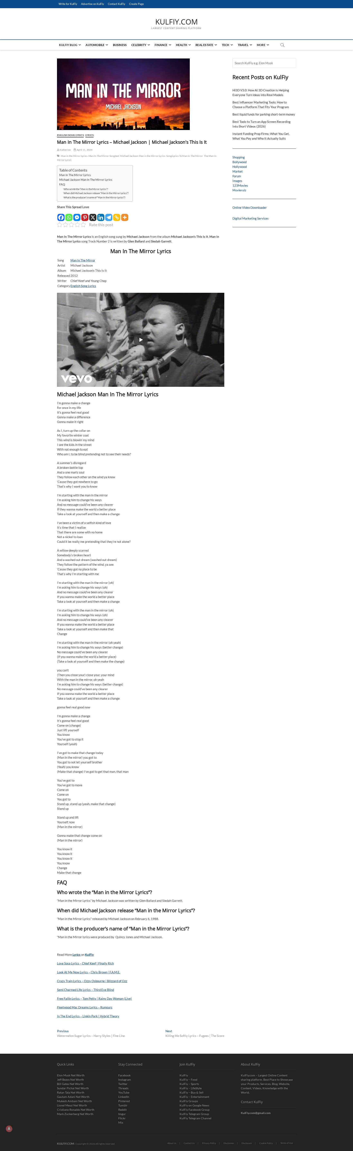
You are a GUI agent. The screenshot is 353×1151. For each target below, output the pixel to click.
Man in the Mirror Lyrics (74, 155)
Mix (120, 1122)
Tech (225, 45)
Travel (243, 45)
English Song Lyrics (70, 135)
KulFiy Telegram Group (194, 1114)
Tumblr (122, 1105)
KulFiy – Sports (189, 1084)
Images (237, 181)
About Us (171, 1143)
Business (120, 45)
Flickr (122, 1118)
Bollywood (239, 162)
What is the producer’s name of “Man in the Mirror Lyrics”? (94, 197)
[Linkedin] (100, 215)
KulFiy (184, 1075)
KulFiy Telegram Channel (195, 1118)
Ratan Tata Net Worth (70, 1092)
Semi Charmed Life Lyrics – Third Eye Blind (85, 990)
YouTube (123, 1092)
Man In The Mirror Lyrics (75, 175)
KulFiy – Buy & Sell (191, 1092)
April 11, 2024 (84, 149)
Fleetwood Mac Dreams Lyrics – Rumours (84, 1007)
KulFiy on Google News (194, 1105)
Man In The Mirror (82, 260)
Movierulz (239, 190)
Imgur (122, 1114)
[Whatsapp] (69, 215)
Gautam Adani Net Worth (73, 1096)
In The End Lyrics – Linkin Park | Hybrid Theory (88, 1016)
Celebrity (138, 45)
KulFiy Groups (189, 1101)
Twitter (122, 1084)
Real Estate (204, 45)
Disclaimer (228, 1143)
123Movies (240, 185)
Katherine (65, 149)
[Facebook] (61, 215)
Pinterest (124, 1101)
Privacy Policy (209, 1143)
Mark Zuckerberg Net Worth (75, 1114)
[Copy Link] (116, 215)
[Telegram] (108, 215)
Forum (236, 176)
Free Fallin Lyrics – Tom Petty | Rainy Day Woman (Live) (94, 998)
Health (181, 45)
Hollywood (239, 166)
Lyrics (89, 135)
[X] (92, 215)
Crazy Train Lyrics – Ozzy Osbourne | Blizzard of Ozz (92, 981)
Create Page (136, 4)
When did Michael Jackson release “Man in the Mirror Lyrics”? (96, 193)
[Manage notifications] (9, 1128)
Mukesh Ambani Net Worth (74, 1101)
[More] (124, 215)
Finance (161, 45)
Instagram (124, 1079)
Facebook (124, 1075)
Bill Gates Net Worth (70, 1084)
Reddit (122, 1109)
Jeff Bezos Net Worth (70, 1079)
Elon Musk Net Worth (71, 1075)
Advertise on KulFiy (92, 4)
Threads (123, 1088)
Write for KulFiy (68, 4)
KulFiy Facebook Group (195, 1109)
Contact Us (189, 1143)
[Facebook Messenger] (76, 215)
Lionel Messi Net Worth (72, 1105)
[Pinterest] (84, 215)
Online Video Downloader (249, 207)
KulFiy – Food (188, 1079)
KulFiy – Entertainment (194, 1096)
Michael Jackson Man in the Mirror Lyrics (142, 155)
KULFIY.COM (176, 21)
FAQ (62, 184)
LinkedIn (123, 1096)
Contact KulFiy (116, 4)
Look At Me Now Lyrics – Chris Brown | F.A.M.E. (88, 972)
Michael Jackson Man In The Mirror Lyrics (85, 179)
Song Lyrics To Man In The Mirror (184, 155)
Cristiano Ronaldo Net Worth (75, 1109)
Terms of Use (286, 1143)
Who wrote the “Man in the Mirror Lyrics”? (86, 189)
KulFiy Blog (68, 45)
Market (237, 171)
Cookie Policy (266, 1143)
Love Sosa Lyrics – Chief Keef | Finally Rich (85, 963)
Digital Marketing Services (250, 218)
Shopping (238, 157)
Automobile (95, 45)
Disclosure (246, 1143)
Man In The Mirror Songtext (103, 155)
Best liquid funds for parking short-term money (263, 114)
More (261, 45)
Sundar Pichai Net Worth (73, 1088)
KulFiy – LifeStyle (191, 1088)
